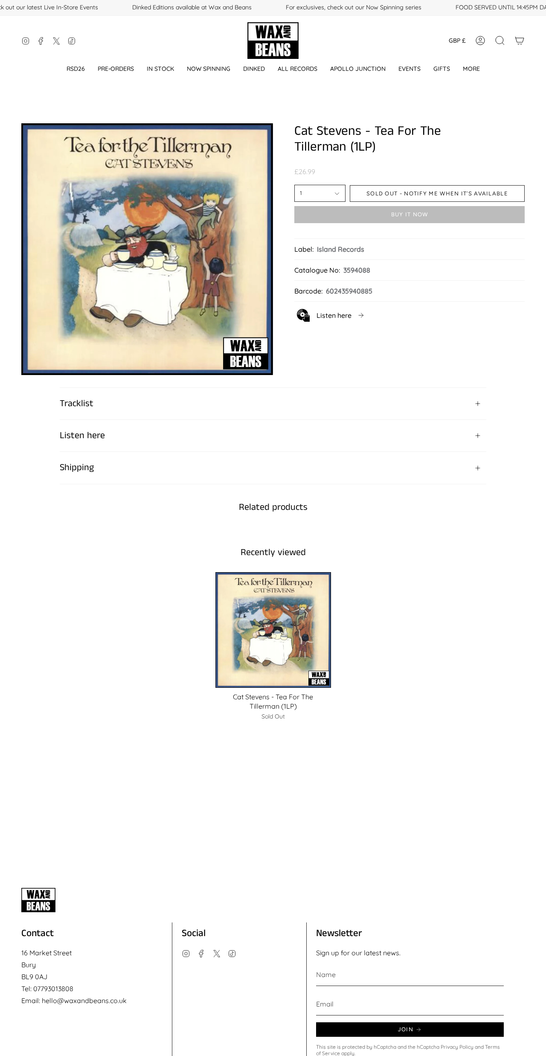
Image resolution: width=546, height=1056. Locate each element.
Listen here (82, 435)
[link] (331, 315)
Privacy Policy (457, 1047)
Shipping (77, 467)
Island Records (340, 249)
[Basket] (519, 40)
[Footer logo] (38, 900)
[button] (75, 69)
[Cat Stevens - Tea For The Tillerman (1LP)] (273, 630)
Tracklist (76, 403)
